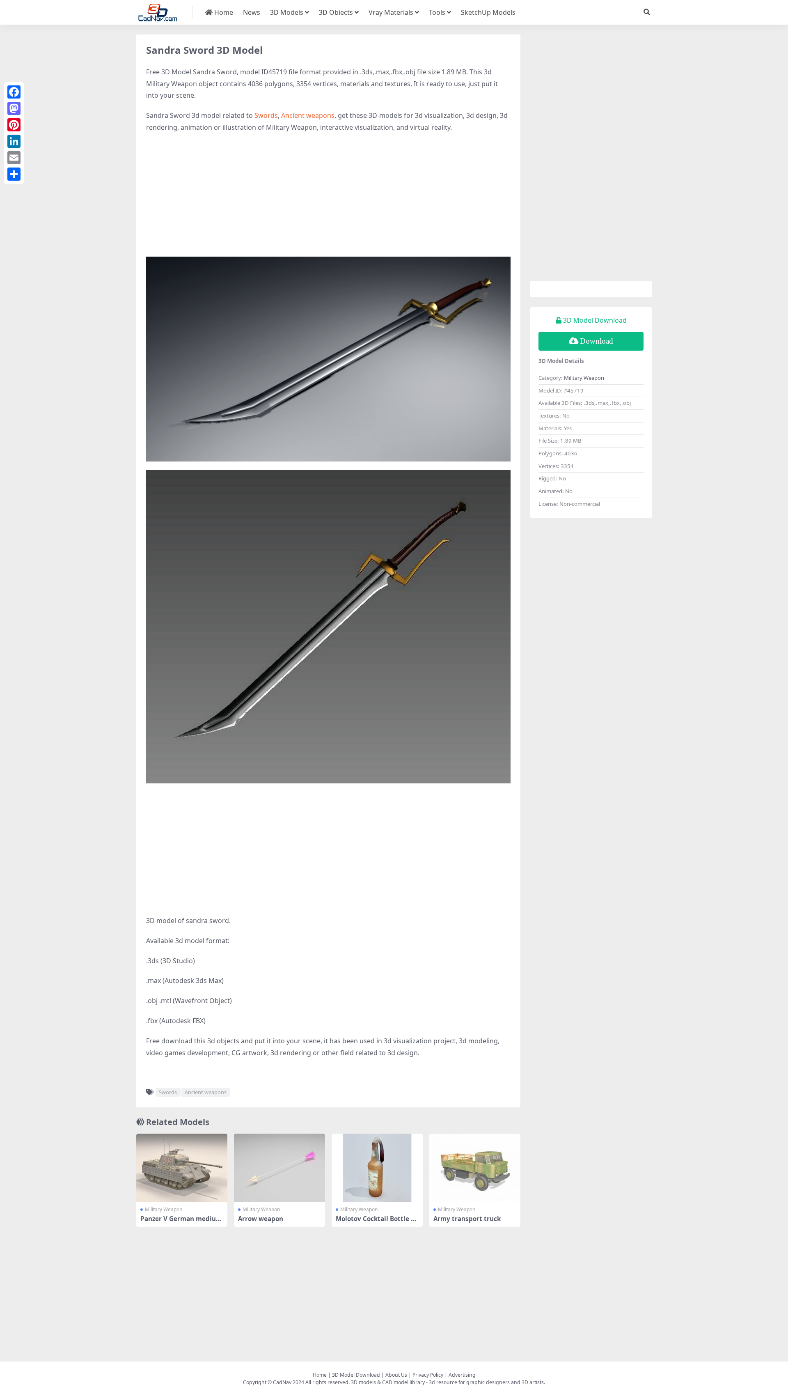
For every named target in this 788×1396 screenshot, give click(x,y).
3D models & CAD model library (388, 1382)
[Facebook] (14, 92)
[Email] (14, 157)
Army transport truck (467, 1219)
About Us (396, 1374)
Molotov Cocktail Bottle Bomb (377, 1222)
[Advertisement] (328, 199)
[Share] (14, 174)
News (251, 12)
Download (596, 341)
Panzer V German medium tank (181, 1222)
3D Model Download (356, 1374)
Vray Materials (391, 12)
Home (223, 12)
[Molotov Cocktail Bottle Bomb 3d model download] (377, 1168)
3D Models (286, 12)
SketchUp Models (488, 12)
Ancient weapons (307, 115)
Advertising (462, 1374)
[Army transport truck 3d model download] (474, 1168)
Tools (437, 12)
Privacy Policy (427, 1374)
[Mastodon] (14, 108)
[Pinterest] (14, 125)
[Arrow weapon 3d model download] (279, 1168)
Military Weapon (163, 1209)
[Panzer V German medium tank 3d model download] (181, 1168)
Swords (266, 115)
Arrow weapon (260, 1219)
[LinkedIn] (14, 141)
